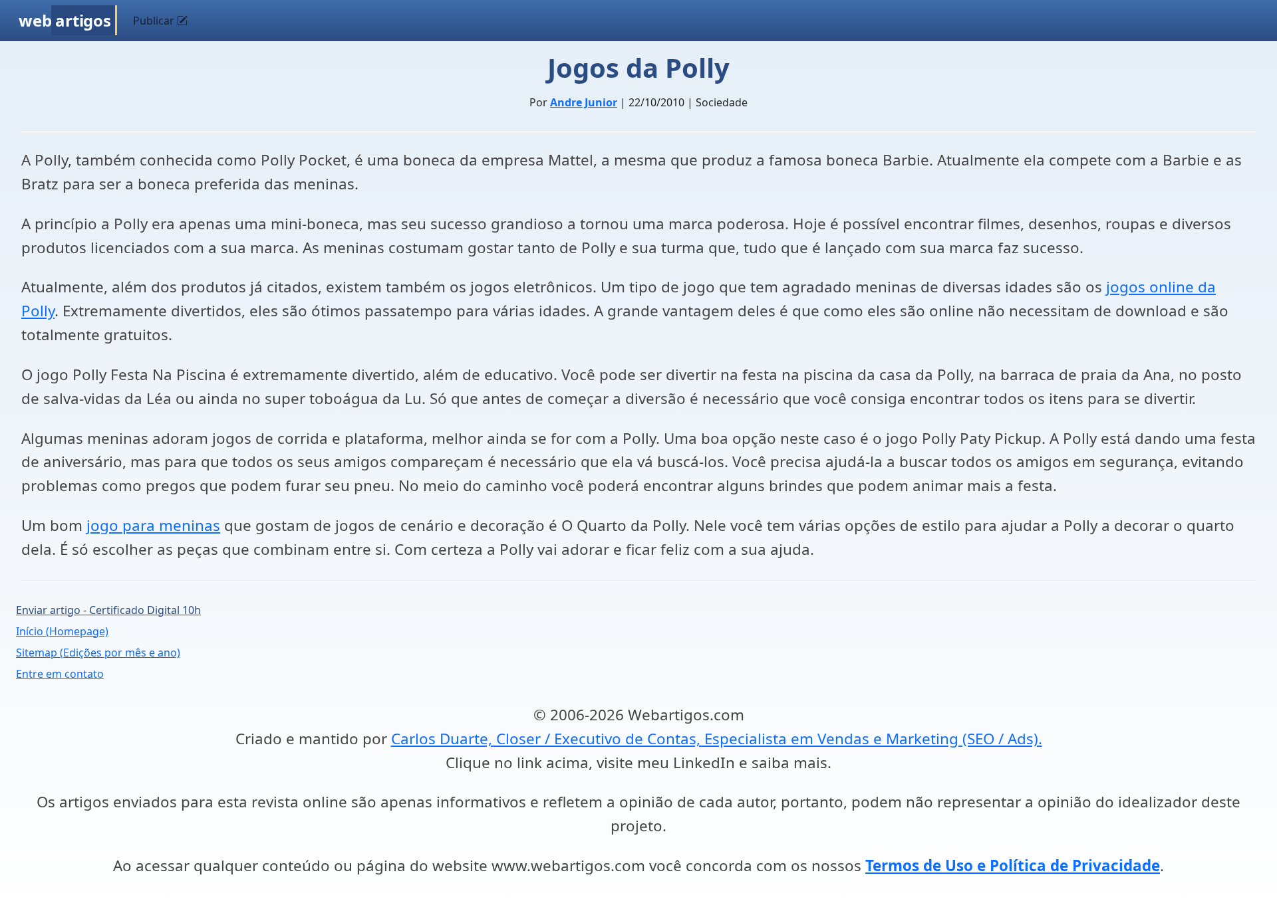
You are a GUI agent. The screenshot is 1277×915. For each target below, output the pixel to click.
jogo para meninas (153, 525)
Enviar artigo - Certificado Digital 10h (108, 610)
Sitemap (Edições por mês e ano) (98, 652)
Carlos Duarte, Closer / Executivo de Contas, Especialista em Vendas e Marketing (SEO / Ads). (716, 738)
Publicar (155, 20)
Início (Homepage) (62, 631)
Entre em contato (60, 673)
